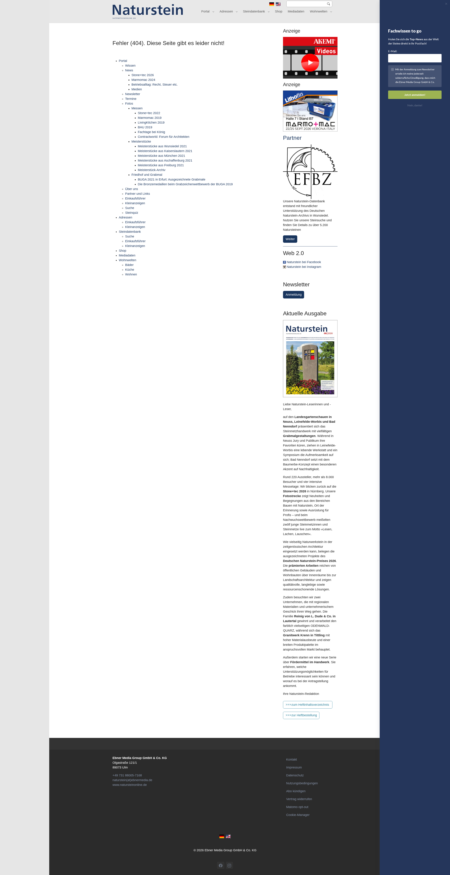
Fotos (129, 103)
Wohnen (131, 274)
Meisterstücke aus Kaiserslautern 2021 (165, 151)
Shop (122, 250)
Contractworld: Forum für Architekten (163, 137)
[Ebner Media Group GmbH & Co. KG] (147, 11)
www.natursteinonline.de (129, 785)
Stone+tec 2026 (142, 75)
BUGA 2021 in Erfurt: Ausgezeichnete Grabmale (171, 179)
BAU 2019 (145, 127)
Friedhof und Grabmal (146, 174)
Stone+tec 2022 (149, 113)
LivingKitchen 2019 (151, 122)
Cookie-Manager (298, 815)
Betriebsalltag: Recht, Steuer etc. (154, 84)
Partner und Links (137, 193)
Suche (129, 208)
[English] (278, 4)
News (129, 70)
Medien (136, 89)
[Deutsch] (271, 4)
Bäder (129, 265)
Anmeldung (294, 294)
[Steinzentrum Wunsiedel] (310, 171)
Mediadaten (127, 255)
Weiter (290, 239)
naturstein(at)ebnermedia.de (132, 780)
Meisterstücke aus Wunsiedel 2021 (162, 146)
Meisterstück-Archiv (151, 170)
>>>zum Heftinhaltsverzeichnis (307, 704)
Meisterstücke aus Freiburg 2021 (161, 165)
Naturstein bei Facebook (304, 262)
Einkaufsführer (135, 198)
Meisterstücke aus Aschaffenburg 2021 (165, 160)
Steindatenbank (130, 231)
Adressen (125, 217)
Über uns (131, 189)
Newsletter (132, 94)
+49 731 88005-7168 (127, 775)
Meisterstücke (141, 141)
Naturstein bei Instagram (304, 267)
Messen (137, 108)
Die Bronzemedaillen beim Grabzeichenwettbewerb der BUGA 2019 (185, 184)
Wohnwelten (127, 260)
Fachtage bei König (151, 132)
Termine (130, 99)
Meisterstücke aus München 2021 (161, 155)
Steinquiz (131, 212)
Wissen (130, 65)
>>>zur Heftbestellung (301, 715)
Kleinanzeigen (135, 203)
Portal (123, 61)
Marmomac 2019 (150, 118)
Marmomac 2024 (143, 80)
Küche (129, 269)
